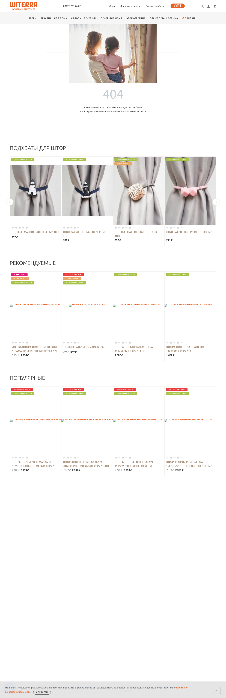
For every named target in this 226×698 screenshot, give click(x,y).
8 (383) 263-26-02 (72, 6)
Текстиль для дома (54, 18)
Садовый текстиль (84, 18)
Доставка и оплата (130, 6)
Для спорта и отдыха (164, 18)
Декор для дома (111, 18)
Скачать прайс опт (155, 6)
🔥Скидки (188, 18)
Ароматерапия (135, 18)
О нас (112, 6)
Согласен (42, 692)
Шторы (32, 18)
